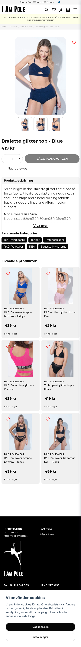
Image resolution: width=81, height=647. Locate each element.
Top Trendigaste (14, 240)
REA (32, 246)
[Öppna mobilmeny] (75, 10)
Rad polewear (18, 168)
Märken (13, 26)
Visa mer (40, 225)
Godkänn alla (40, 626)
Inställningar (40, 637)
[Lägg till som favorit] (53, 10)
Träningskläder (54, 240)
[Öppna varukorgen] (68, 10)
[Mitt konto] (60, 10)
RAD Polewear (13, 246)
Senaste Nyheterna (53, 246)
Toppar (35, 240)
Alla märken (26, 26)
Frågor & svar (47, 534)
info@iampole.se (18, 535)
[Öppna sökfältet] (46, 10)
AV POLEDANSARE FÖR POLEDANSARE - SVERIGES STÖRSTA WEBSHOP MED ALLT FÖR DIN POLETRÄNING (41, 19)
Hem (4, 26)
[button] (59, 2)
